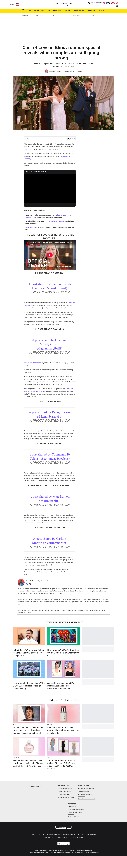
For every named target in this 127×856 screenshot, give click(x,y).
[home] (23, 11)
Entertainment (39, 11)
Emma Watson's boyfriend (40, 15)
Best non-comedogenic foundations (85, 795)
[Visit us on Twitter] (109, 3)
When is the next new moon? (77, 809)
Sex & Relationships (54, 11)
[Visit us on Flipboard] (117, 3)
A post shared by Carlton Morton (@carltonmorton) (49, 540)
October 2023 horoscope (79, 15)
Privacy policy (79, 834)
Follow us (72, 138)
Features (63, 44)
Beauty (28, 11)
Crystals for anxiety (83, 791)
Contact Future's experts (48, 834)
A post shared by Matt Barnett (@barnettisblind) (50, 498)
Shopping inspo (79, 11)
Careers (47, 837)
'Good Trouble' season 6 (59, 15)
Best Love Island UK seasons (77, 817)
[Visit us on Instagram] (104, 3)
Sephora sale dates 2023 (65, 791)
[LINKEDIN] (27, 584)
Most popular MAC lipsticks (66, 797)
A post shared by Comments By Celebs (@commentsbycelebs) (50, 456)
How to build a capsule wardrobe (75, 813)
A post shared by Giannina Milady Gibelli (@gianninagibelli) (49, 344)
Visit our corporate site (86, 850)
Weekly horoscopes (98, 15)
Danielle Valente (56, 71)
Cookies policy (91, 834)
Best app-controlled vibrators (86, 788)
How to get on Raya (64, 794)
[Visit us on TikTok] (114, 3)
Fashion (67, 11)
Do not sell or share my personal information (67, 837)
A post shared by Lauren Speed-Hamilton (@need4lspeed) (49, 286)
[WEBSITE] (30, 584)
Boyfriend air (72, 806)
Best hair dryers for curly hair (86, 799)
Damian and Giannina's (32, 363)
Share (28, 138)
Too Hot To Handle (39, 391)
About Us (34, 834)
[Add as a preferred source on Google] (63, 843)
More (101, 11)
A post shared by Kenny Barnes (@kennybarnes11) (49, 414)
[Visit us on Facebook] (107, 3)
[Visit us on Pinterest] (112, 3)
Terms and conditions (65, 834)
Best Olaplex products (65, 788)
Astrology (91, 11)
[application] (50, 188)
